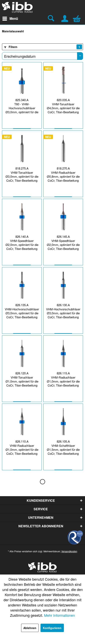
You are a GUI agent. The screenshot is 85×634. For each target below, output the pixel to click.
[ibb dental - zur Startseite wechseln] (17, 7)
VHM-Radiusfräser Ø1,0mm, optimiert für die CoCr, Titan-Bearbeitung (63, 381)
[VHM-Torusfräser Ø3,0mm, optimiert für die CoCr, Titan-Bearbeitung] (22, 148)
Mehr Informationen (59, 615)
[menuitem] (10, 19)
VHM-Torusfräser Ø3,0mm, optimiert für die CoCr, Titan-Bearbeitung (22, 176)
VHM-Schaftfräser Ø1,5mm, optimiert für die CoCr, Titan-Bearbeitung (63, 450)
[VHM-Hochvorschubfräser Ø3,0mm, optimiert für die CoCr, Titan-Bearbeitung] (22, 285)
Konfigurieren (52, 628)
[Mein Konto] (65, 18)
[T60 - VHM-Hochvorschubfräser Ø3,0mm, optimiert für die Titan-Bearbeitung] (22, 80)
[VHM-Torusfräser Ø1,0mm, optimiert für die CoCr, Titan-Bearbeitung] (22, 353)
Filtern (44, 47)
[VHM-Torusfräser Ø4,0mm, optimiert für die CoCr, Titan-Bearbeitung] (63, 80)
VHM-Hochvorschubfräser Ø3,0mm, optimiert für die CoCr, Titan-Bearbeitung (22, 313)
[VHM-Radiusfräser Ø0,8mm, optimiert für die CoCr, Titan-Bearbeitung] (63, 148)
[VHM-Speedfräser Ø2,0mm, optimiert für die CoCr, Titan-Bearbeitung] (22, 217)
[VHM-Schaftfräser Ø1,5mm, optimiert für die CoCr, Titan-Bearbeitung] (63, 421)
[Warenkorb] (78, 18)
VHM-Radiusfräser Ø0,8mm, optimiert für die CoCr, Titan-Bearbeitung (63, 176)
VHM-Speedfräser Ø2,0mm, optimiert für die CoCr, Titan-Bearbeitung (22, 245)
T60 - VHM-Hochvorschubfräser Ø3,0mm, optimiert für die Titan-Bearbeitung (22, 108)
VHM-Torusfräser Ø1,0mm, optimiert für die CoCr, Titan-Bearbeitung (22, 381)
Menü (13, 18)
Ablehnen (29, 628)
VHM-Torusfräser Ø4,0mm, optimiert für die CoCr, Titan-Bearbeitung (63, 108)
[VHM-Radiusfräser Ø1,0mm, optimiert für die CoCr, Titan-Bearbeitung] (63, 353)
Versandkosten (69, 551)
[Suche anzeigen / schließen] (51, 19)
